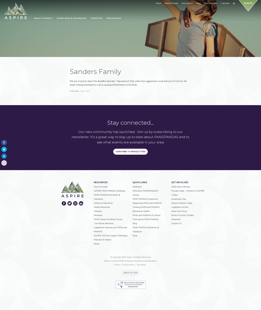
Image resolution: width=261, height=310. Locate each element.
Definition (137, 186)
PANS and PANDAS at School (146, 215)
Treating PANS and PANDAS (146, 207)
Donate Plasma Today (181, 203)
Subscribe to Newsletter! (130, 151)
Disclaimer (141, 264)
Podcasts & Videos (102, 239)
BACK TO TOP (130, 272)
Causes (136, 195)
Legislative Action (179, 207)
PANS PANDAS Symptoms (145, 199)
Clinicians (98, 211)
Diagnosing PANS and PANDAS (147, 203)
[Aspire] (15, 11)
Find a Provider (101, 186)
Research (98, 215)
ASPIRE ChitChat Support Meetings (110, 235)
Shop (135, 235)
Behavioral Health (141, 211)
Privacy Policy (128, 264)
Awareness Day (178, 199)
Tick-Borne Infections (104, 223)
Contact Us (176, 223)
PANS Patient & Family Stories (108, 219)
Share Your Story (179, 211)
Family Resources (102, 207)
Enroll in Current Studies (182, 215)
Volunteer (176, 219)
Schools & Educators (103, 203)
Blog (135, 223)
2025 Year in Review (180, 186)
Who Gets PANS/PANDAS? (146, 191)
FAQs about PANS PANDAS (146, 219)
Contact (116, 264)
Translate (225, 3)
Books (97, 243)
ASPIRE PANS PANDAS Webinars (109, 191)
